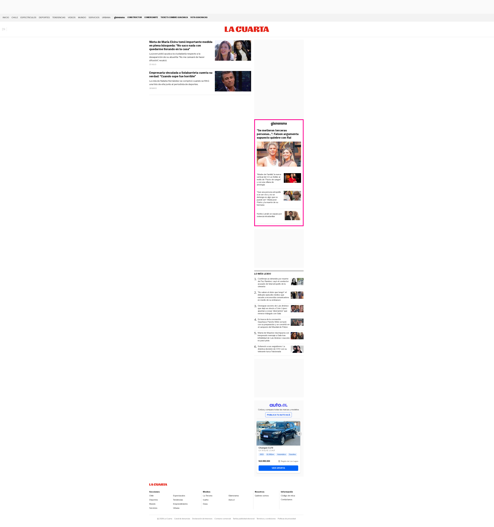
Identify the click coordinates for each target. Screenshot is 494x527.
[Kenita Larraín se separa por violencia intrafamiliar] (293, 216)
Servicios (94, 17)
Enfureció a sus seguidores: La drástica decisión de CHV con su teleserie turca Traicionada (272, 349)
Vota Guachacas (199, 17)
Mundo (82, 17)
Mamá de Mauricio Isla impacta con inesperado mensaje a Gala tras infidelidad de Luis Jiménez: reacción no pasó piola (274, 337)
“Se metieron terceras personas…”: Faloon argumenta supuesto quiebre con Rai (278, 134)
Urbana (106, 17)
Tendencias (58, 17)
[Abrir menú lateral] (4, 29)
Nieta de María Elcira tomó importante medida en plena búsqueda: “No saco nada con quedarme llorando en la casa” (180, 45)
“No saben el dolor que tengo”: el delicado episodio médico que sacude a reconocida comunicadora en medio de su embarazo (273, 296)
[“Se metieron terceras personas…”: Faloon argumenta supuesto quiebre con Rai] (279, 154)
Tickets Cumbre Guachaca (174, 17)
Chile (15, 17)
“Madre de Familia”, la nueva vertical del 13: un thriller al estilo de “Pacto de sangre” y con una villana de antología (269, 179)
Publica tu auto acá (278, 414)
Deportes (44, 17)
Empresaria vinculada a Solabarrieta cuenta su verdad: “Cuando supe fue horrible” (180, 74)
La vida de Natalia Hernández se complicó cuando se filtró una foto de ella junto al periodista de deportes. (179, 82)
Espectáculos (28, 17)
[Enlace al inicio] (279, 124)
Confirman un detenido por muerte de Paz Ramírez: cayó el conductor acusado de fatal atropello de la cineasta (273, 282)
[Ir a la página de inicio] (247, 29)
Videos (72, 17)
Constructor (134, 17)
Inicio (6, 17)
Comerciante (151, 17)
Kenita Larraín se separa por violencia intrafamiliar (269, 215)
